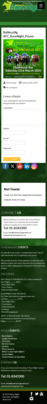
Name (6, 128)
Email (6, 138)
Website (7, 148)
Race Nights (7, 336)
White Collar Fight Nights (13, 351)
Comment (8, 108)
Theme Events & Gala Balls (13, 357)
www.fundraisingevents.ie (14, 235)
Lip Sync (5, 346)
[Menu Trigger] (41, 5)
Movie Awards (8, 349)
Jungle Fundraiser (9, 338)
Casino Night (7, 354)
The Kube (6, 341)
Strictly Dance (8, 344)
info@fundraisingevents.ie (19, 232)
